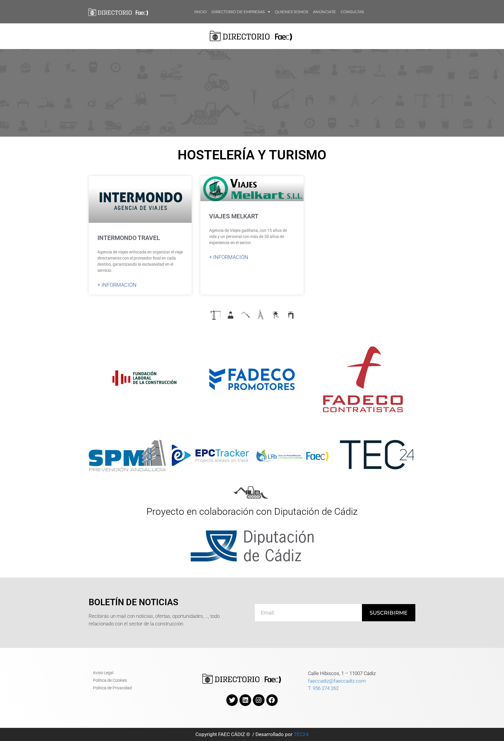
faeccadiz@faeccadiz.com (337, 681)
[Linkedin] (245, 700)
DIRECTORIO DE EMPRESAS (238, 11)
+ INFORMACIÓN (116, 285)
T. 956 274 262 (323, 688)
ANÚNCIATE (324, 11)
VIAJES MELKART (233, 216)
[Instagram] (259, 700)
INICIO (200, 11)
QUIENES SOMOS (291, 11)
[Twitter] (232, 700)
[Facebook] (272, 700)
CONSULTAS (352, 11)
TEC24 (301, 734)
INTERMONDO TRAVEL (128, 237)
